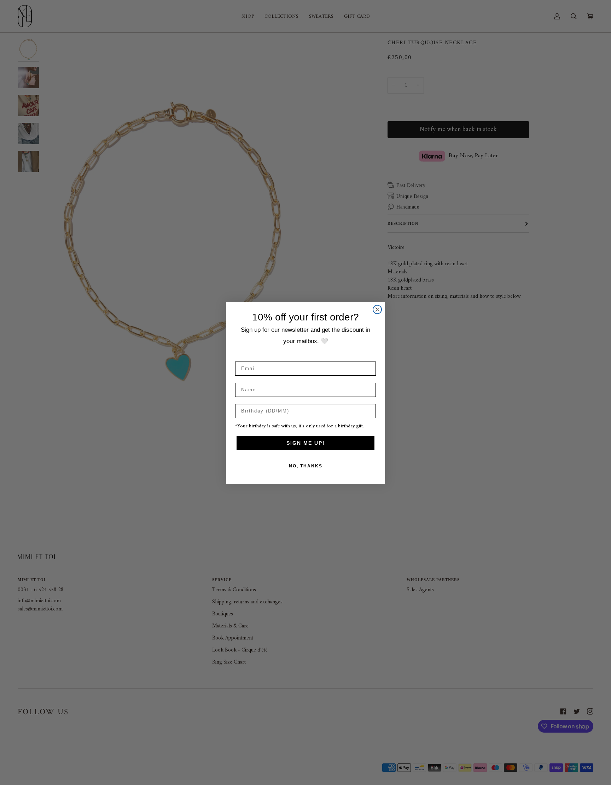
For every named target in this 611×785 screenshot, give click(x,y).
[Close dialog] (377, 309)
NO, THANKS (305, 465)
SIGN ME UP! (305, 443)
